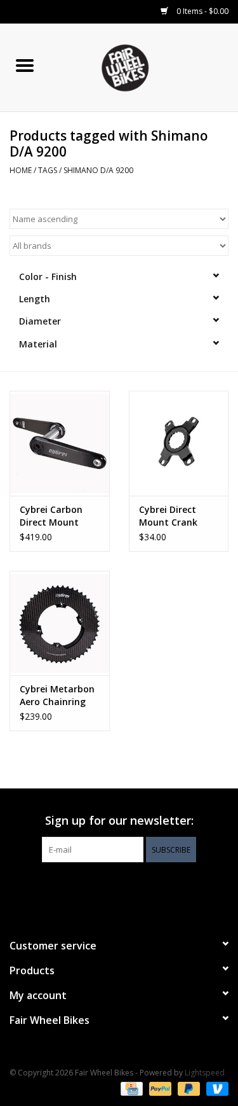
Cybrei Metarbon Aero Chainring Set (57, 695)
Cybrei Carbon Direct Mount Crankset (51, 516)
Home (21, 170)
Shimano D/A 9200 (98, 170)
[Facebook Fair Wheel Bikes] (96, 888)
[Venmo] (215, 1088)
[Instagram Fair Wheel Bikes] (142, 888)
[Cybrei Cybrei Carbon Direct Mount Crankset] (60, 443)
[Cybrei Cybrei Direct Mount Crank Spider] (179, 443)
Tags (47, 170)
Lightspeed (205, 1072)
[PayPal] (159, 1088)
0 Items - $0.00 (201, 11)
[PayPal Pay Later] (187, 1088)
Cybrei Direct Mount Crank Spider (168, 516)
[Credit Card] (130, 1088)
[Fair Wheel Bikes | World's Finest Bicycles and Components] (143, 66)
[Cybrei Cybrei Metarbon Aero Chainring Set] (60, 623)
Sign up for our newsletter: (119, 820)
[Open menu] (25, 65)
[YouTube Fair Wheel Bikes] (119, 888)
